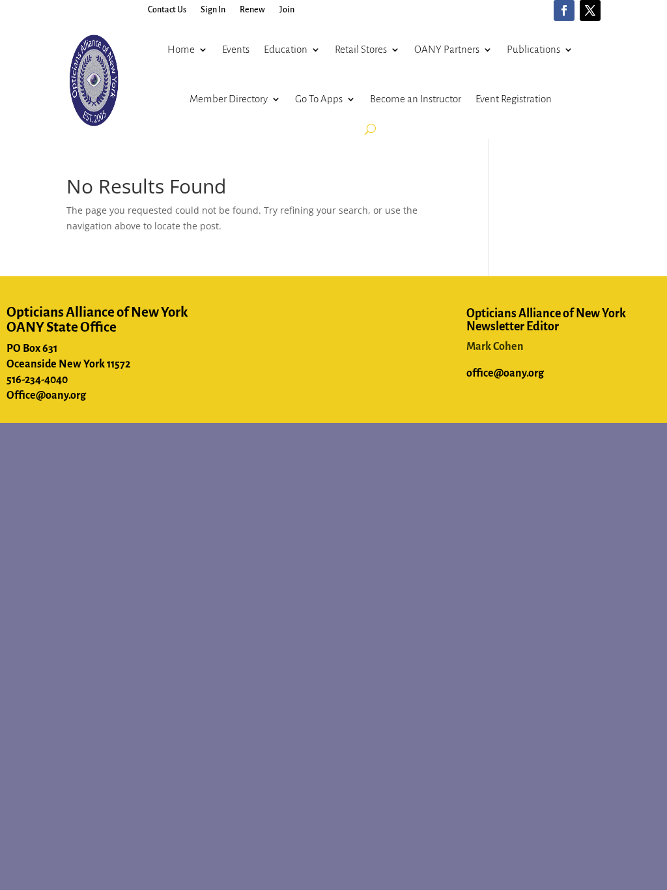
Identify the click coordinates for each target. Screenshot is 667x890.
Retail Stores (361, 49)
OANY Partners (446, 49)
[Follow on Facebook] (564, 10)
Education (285, 49)
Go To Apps (319, 98)
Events (235, 49)
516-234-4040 (37, 380)
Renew (252, 9)
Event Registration (513, 98)
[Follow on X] (590, 10)
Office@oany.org (46, 395)
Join (286, 9)
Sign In (213, 9)
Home (181, 49)
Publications (533, 49)
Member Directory (229, 98)
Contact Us (167, 9)
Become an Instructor (415, 98)
